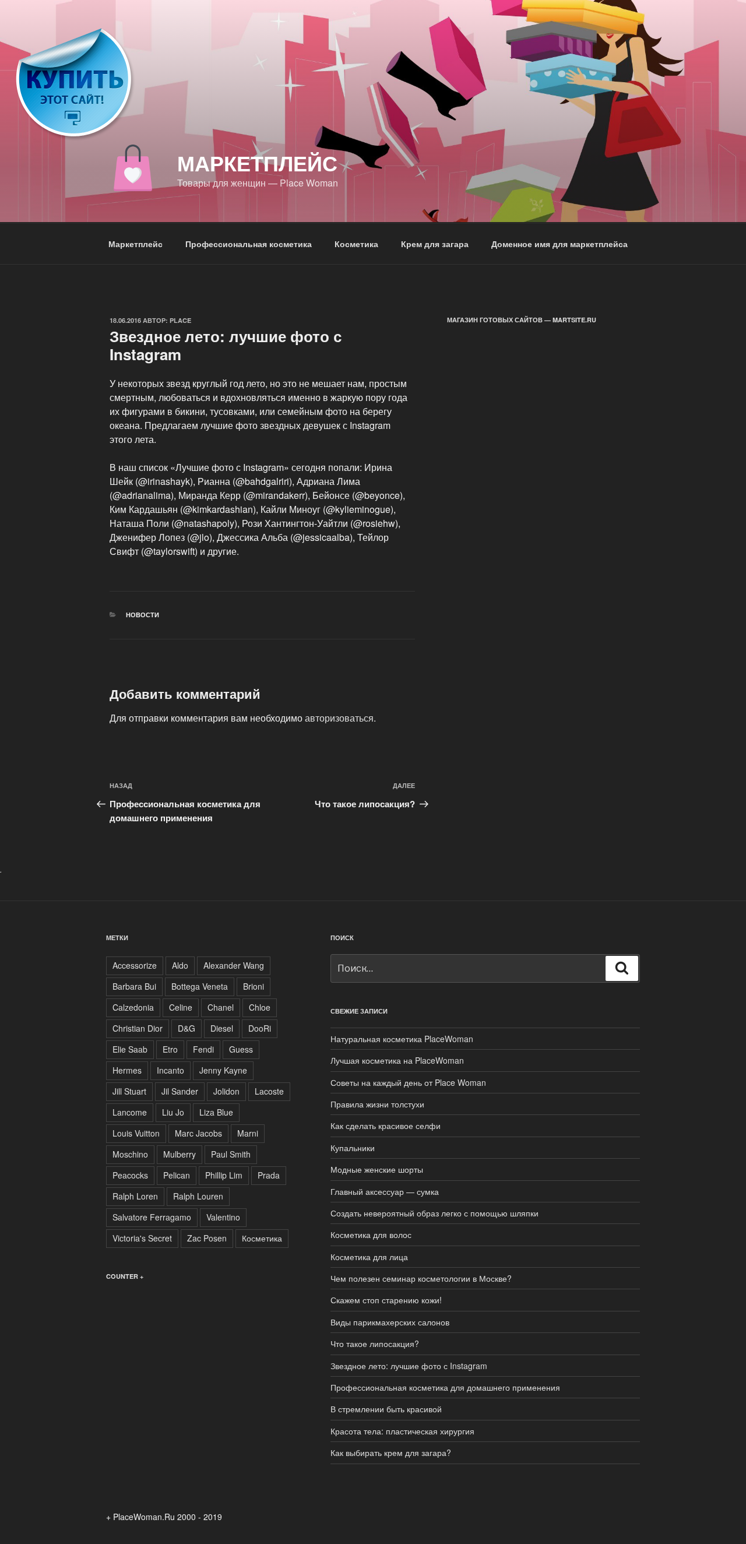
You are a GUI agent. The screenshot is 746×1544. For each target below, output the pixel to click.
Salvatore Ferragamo (151, 1217)
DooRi (259, 1028)
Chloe (259, 1007)
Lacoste (269, 1091)
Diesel (221, 1028)
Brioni (253, 986)
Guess (241, 1049)
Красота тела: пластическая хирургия (402, 1431)
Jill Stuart (129, 1091)
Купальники (352, 1147)
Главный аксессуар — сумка (384, 1191)
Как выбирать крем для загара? (390, 1452)
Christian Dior (137, 1028)
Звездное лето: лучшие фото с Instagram (408, 1365)
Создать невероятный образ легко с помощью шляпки (434, 1213)
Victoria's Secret (142, 1238)
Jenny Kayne (223, 1070)
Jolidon (226, 1091)
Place (180, 320)
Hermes (127, 1070)
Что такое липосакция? (374, 1343)
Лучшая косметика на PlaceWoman (397, 1060)
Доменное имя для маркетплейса (559, 243)
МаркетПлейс (257, 162)
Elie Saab (129, 1049)
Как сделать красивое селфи (385, 1125)
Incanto (170, 1070)
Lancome (129, 1112)
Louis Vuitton (136, 1133)
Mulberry (179, 1154)
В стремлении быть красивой (386, 1409)
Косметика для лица (369, 1256)
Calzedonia (133, 1007)
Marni (247, 1133)
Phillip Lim (223, 1175)
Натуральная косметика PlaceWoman (401, 1038)
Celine (180, 1007)
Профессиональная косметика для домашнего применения (445, 1387)
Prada (269, 1175)
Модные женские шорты (376, 1169)
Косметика (356, 243)
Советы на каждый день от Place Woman (408, 1082)
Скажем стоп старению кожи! (386, 1300)
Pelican (176, 1175)
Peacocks (130, 1175)
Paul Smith (231, 1154)
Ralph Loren (135, 1196)
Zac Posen (207, 1238)
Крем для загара (435, 243)
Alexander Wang (233, 965)
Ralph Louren (198, 1196)
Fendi (203, 1049)
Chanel (220, 1007)
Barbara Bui (134, 986)
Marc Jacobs (198, 1133)
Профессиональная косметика (248, 243)
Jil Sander (179, 1091)
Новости (142, 614)
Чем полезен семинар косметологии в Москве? (421, 1278)
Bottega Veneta (199, 986)
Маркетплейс (135, 243)
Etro (170, 1049)
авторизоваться (339, 717)
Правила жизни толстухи (377, 1104)
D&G (186, 1028)
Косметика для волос (370, 1234)
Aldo (180, 965)
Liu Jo (173, 1112)
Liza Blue (216, 1112)
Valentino (223, 1217)
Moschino (130, 1154)
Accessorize (134, 965)
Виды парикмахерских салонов (389, 1322)
